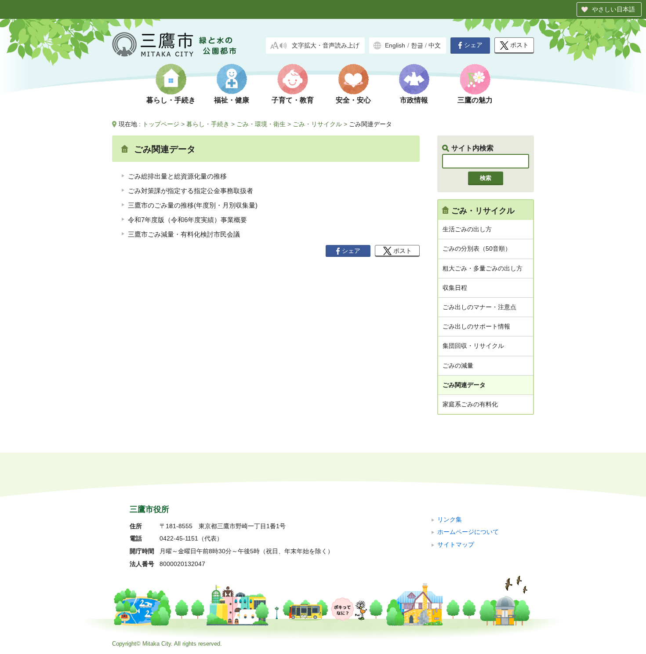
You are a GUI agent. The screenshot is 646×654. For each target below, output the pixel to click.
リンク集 (449, 519)
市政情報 (414, 100)
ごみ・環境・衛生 (261, 124)
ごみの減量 (458, 365)
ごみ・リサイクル (317, 124)
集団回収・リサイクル (473, 345)
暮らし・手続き (171, 100)
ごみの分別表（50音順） (477, 248)
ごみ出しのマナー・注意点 (479, 307)
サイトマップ (455, 544)
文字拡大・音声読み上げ (325, 45)
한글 (417, 45)
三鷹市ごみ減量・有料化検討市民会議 (184, 234)
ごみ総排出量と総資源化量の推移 (177, 176)
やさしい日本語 (613, 9)
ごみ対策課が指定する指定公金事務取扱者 (190, 190)
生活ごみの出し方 (467, 229)
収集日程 (455, 287)
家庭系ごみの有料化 (470, 404)
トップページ (160, 124)
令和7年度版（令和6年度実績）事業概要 (187, 219)
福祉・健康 (231, 100)
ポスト (519, 45)
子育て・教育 (293, 100)
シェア (473, 45)
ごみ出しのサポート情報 (476, 326)
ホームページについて (468, 532)
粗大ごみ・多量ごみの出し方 (483, 268)
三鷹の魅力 (475, 100)
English (395, 45)
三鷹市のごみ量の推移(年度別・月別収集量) (193, 205)
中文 (434, 45)
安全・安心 (353, 100)
